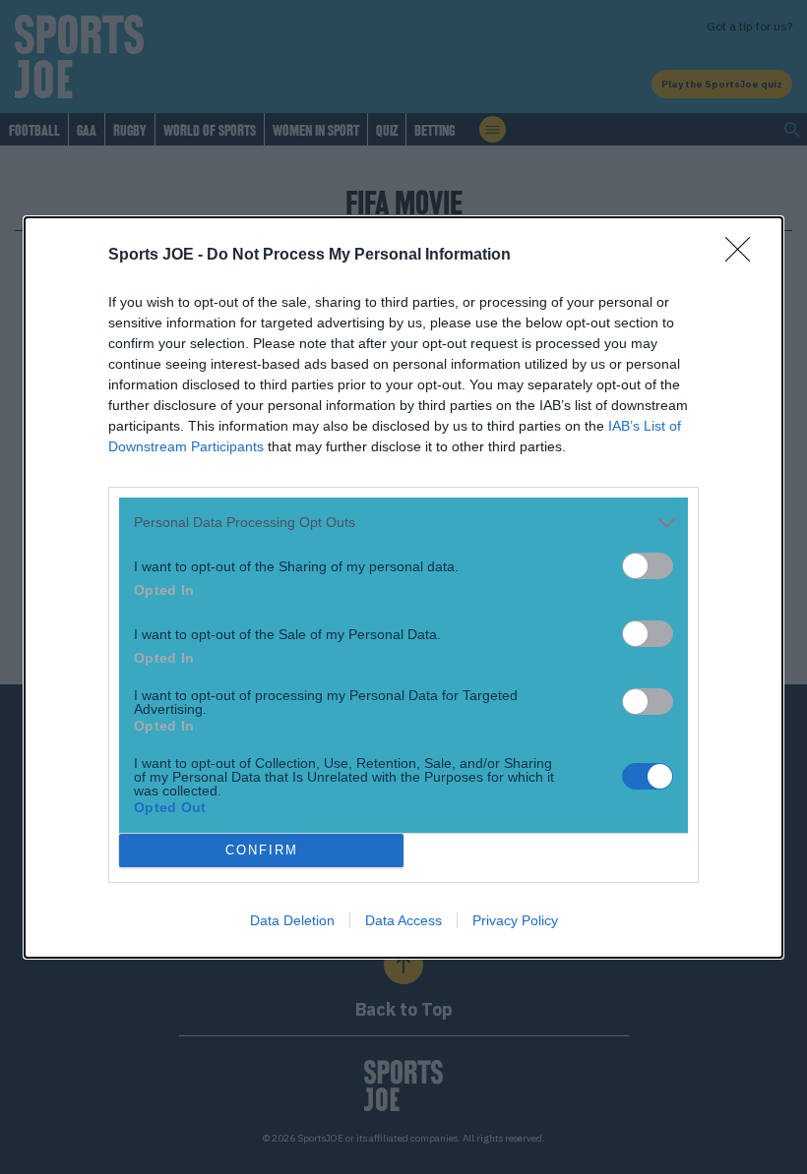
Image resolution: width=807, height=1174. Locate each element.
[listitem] (403, 522)
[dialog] (403, 587)
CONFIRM (261, 850)
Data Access (403, 920)
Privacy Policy (515, 920)
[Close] (744, 255)
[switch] (647, 566)
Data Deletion (292, 920)
